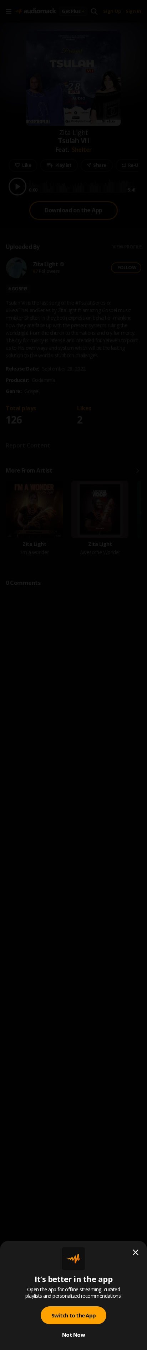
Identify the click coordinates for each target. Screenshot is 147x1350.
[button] (73, 675)
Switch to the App (73, 1315)
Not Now (73, 1334)
